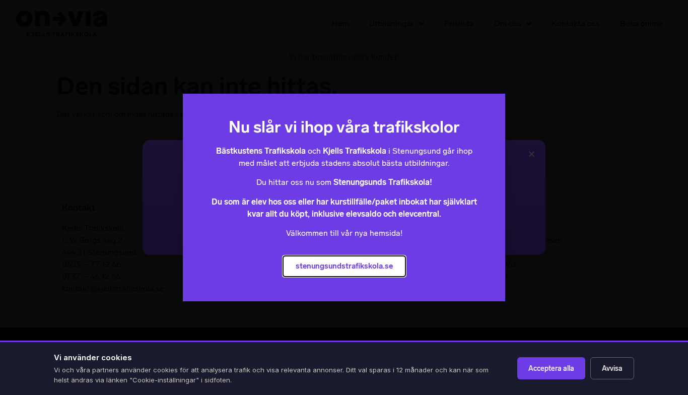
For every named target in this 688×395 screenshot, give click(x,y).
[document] (344, 197)
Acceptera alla (551, 368)
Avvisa (612, 368)
